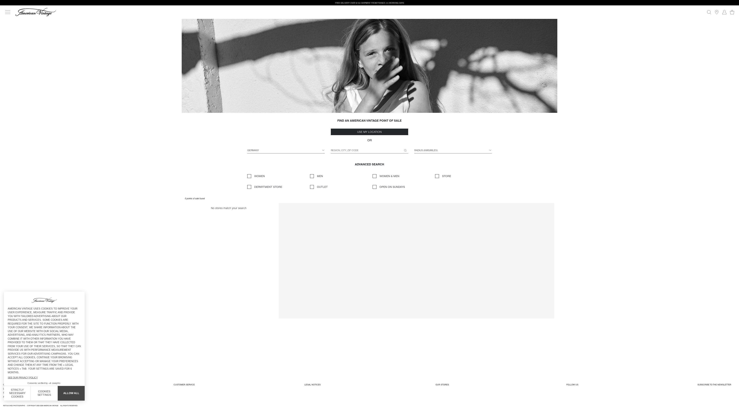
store (446, 176)
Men (320, 176)
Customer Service (184, 384)
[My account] (724, 12)
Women (259, 176)
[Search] (709, 12)
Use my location (369, 132)
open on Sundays (392, 186)
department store (268, 186)
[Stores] (716, 12)
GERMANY (253, 150)
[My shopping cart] (732, 12)
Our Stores (442, 384)
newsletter (714, 384)
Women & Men (389, 176)
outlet (322, 186)
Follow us (572, 384)
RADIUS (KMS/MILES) (426, 150)
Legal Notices (312, 384)
